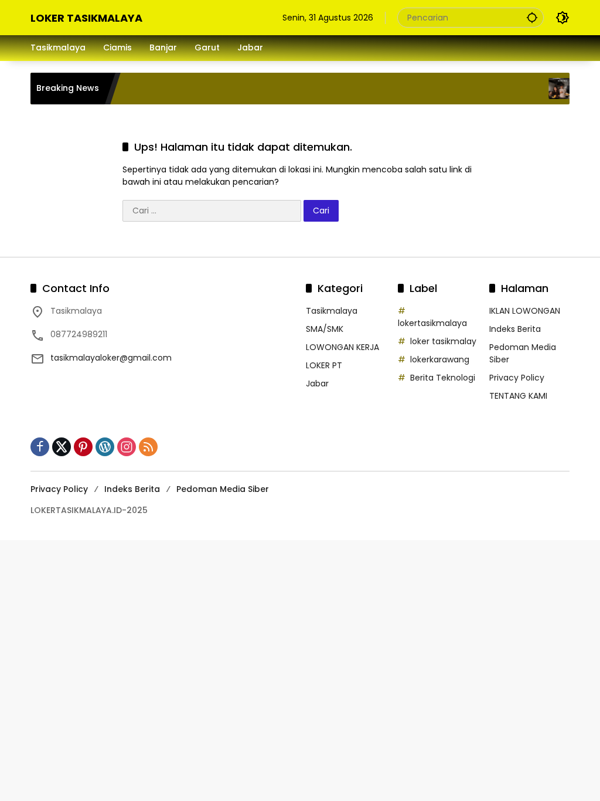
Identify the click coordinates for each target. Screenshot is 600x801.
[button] (532, 17)
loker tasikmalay (443, 341)
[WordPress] (105, 446)
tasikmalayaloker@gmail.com (111, 358)
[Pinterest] (83, 446)
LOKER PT (324, 365)
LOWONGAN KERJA (342, 347)
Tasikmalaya (331, 311)
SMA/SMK (324, 329)
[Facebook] (39, 446)
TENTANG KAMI (518, 396)
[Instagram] (126, 446)
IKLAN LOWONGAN (524, 311)
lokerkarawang (439, 359)
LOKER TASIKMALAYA (86, 18)
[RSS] (148, 446)
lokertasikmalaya (432, 323)
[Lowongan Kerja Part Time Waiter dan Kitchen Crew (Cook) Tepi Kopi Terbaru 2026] (551, 88)
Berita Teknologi (442, 377)
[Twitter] (61, 446)
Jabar (317, 383)
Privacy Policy (516, 377)
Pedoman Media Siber (222, 489)
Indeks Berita (515, 329)
